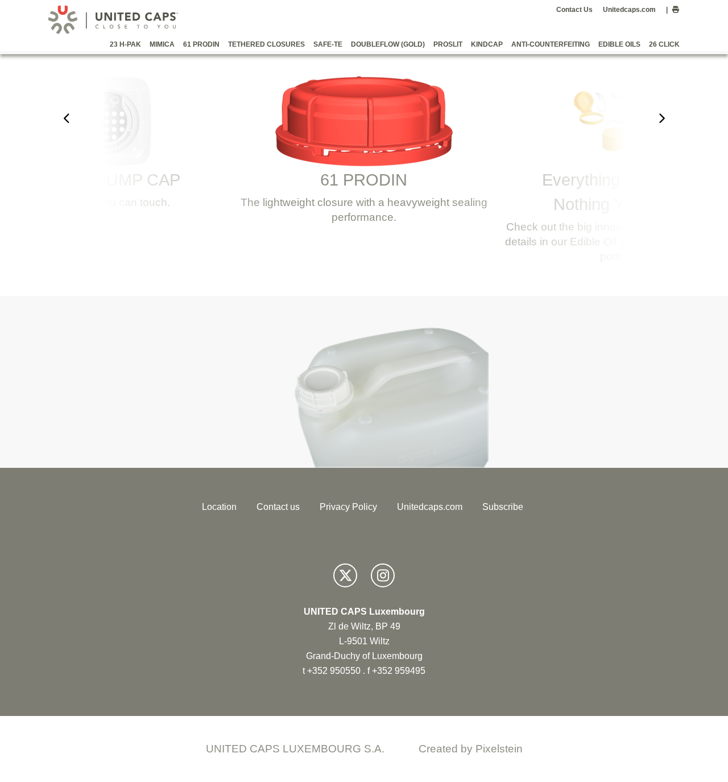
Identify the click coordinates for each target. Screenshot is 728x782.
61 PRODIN (201, 44)
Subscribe (502, 507)
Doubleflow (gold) (388, 44)
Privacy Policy (348, 507)
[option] (364, 155)
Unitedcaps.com (629, 10)
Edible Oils (619, 44)
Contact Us (574, 10)
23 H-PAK (125, 44)
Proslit (447, 44)
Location (219, 507)
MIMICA (162, 44)
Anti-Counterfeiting (550, 44)
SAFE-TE (327, 44)
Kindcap (487, 44)
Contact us (278, 507)
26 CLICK (664, 44)
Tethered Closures (266, 44)
